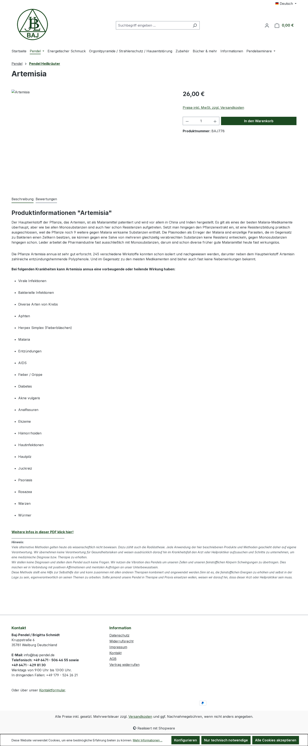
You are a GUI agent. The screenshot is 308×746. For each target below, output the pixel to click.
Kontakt (115, 653)
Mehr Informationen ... (147, 740)
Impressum (118, 647)
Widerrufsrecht (121, 641)
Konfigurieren (185, 740)
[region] (93, 135)
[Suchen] (195, 25)
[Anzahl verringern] (187, 121)
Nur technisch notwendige (226, 740)
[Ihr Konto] (267, 25)
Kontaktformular (52, 690)
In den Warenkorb (258, 121)
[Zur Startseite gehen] (32, 24)
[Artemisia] (93, 135)
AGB (112, 659)
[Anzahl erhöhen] (215, 121)
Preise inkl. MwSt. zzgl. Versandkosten (213, 107)
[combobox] (153, 25)
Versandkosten (140, 716)
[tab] (23, 199)
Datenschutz (119, 635)
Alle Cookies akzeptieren (275, 740)
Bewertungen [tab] (46, 199)
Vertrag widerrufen (124, 665)
